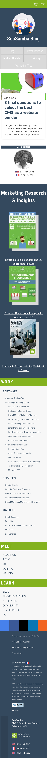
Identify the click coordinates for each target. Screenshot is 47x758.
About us (9, 554)
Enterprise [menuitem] (9, 529)
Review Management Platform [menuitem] (21, 423)
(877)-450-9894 (26, 172)
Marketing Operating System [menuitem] (17, 402)
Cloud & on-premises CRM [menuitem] (19, 453)
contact (9, 568)
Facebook (14, 625)
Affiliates (10, 600)
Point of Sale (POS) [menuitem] (16, 449)
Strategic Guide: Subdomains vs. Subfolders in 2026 (23, 261)
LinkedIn (33, 625)
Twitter (23, 625)
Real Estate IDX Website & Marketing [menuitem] (24, 462)
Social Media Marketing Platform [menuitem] (22, 415)
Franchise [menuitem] (9, 521)
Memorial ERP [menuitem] (14, 470)
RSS (42, 625)
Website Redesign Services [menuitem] (17, 489)
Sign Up (35, 3)
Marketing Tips (23, 65)
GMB (4, 625)
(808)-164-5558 (22, 752)
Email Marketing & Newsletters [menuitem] (21, 428)
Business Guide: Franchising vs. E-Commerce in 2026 (23, 315)
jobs (6, 564)
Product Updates (12, 58)
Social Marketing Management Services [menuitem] (22, 502)
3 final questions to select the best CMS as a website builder (22, 110)
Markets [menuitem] (9, 510)
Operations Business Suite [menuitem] (16, 445)
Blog (12, 51)
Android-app (31, 736)
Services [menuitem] (9, 478)
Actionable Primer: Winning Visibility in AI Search (23, 368)
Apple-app (34, 736)
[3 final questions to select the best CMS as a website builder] (23, 86)
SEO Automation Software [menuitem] (19, 411)
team (6, 559)
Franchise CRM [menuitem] (14, 457)
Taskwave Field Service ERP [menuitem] (20, 466)
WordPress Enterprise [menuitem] (18, 440)
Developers (11, 610)
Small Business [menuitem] (12, 517)
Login (43, 4)
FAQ (5, 614)
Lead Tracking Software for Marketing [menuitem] (24, 432)
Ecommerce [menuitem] (10, 534)
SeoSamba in (18, 662)
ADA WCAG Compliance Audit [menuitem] (18, 493)
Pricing (8, 573)
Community (11, 605)
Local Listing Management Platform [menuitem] (23, 419)
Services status (14, 596)
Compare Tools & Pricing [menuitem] (16, 398)
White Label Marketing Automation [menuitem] (20, 525)
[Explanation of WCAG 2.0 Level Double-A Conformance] (18, 705)
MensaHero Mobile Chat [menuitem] (18, 407)
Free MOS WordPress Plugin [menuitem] (20, 436)
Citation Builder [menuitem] (11, 485)
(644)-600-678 (26, 175)
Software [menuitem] (10, 391)
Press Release (35, 51)
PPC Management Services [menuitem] (17, 498)
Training (35, 58)
